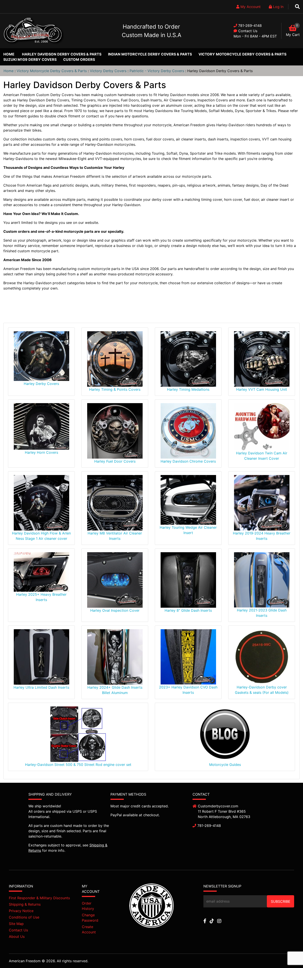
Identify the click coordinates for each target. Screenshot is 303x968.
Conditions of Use (24, 917)
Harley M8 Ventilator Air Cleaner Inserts (115, 536)
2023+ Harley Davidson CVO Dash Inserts (188, 690)
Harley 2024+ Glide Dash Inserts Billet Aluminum (114, 690)
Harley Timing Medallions (188, 389)
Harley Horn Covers (41, 452)
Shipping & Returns (25, 904)
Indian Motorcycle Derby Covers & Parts (150, 54)
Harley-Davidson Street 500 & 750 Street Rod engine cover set (78, 764)
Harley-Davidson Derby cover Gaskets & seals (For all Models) (262, 690)
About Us (17, 936)
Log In (277, 6)
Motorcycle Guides (225, 764)
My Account (250, 6)
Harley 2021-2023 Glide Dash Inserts (262, 613)
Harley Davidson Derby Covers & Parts (61, 54)
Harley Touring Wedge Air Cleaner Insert (188, 530)
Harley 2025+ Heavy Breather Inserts (41, 597)
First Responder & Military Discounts (39, 898)
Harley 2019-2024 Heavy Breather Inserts (261, 536)
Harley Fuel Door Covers (115, 461)
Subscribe (280, 901)
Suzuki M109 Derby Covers (30, 59)
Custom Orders (79, 59)
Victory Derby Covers (108, 71)
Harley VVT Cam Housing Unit (261, 389)
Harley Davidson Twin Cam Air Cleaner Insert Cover (261, 456)
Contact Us (247, 31)
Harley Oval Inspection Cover (115, 610)
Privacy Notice (21, 911)
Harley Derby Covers (41, 383)
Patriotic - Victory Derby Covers (157, 71)
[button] (289, 955)
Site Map (16, 923)
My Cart (293, 34)
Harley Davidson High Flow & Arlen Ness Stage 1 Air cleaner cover (41, 536)
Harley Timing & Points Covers (114, 389)
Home (8, 54)
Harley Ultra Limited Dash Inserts (41, 687)
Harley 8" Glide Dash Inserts (188, 610)
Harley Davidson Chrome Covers (188, 461)
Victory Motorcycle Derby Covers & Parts (242, 54)
